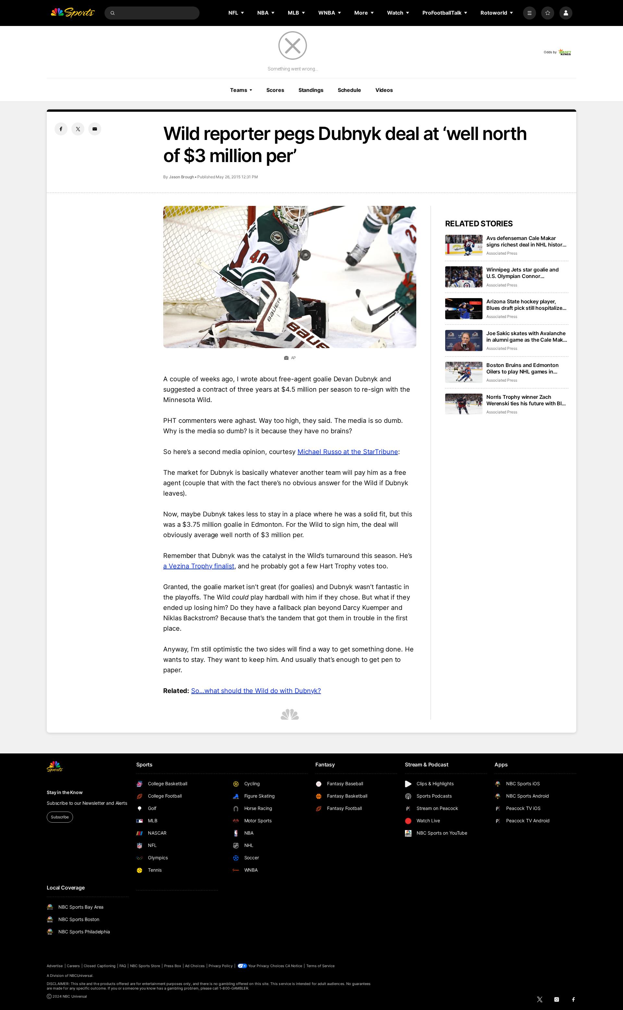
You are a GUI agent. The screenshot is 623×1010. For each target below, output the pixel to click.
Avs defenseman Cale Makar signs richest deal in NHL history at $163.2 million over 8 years (525, 241)
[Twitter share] (77, 128)
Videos (384, 90)
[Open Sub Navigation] (243, 12)
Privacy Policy (221, 966)
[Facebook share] (61, 128)
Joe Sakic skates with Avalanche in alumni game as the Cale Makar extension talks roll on (527, 336)
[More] (529, 12)
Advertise (55, 966)
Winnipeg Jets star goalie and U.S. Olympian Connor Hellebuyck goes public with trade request (522, 272)
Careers (73, 966)
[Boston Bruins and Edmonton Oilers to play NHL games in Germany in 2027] (464, 372)
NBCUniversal (81, 975)
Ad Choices (195, 966)
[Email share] (94, 128)
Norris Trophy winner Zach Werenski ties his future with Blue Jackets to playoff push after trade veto (527, 400)
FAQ (122, 966)
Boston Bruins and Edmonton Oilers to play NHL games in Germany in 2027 (522, 368)
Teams (238, 90)
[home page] (73, 13)
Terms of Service (320, 966)
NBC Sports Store (145, 966)
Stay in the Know (65, 792)
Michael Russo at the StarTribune (348, 452)
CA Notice (293, 966)
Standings (311, 90)
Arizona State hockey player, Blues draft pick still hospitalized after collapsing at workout (525, 304)
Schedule (349, 90)
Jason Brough (181, 176)
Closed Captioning (100, 966)
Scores (275, 90)
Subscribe (60, 816)
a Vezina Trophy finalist (198, 566)
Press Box (172, 966)
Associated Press (501, 253)
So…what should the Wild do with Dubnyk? (256, 691)
